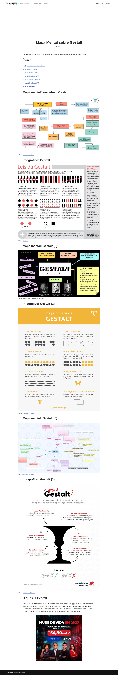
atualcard (25, 241)
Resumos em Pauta (28, 155)
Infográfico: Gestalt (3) (32, 83)
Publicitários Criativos (29, 593)
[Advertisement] (59, 25)
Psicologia (59, 46)
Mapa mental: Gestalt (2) (32, 73)
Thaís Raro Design (28, 413)
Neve (8, 672)
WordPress (21, 672)
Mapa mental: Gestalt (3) (32, 79)
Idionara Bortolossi (28, 474)
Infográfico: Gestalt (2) (32, 76)
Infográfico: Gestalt (31, 69)
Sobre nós (99, 3)
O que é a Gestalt (30, 86)
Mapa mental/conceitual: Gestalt (35, 66)
